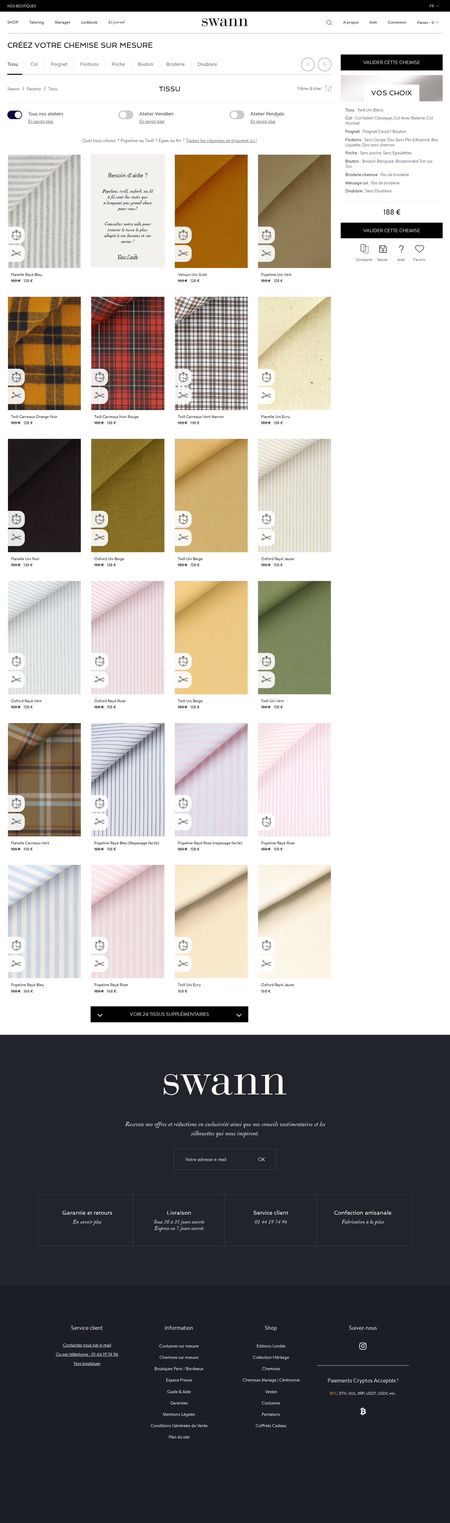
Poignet (59, 64)
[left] (308, 64)
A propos (350, 22)
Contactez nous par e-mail (87, 1345)
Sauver (382, 259)
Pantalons (271, 1414)
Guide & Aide (179, 1391)
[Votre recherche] (329, 22)
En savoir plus (40, 121)
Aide (373, 22)
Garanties (179, 1403)
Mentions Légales (179, 1414)
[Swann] (225, 22)
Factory (34, 89)
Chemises (271, 1368)
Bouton (145, 64)
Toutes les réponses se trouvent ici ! (221, 140)
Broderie (175, 64)
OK (261, 1159)
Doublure (207, 64)
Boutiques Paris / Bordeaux (179, 1368)
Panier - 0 (425, 22)
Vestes (271, 1391)
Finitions (89, 64)
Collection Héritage (271, 1357)
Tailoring (36, 22)
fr (431, 6)
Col (34, 64)
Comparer (364, 259)
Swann (13, 89)
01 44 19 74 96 (271, 1222)
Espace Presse (179, 1380)
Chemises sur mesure (178, 1357)
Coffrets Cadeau (271, 1425)
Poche (118, 64)
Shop (12, 22)
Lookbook (89, 22)
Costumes (271, 1403)
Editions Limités (271, 1346)
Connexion (397, 22)
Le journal (116, 22)
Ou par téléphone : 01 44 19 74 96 (87, 1354)
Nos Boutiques (21, 6)
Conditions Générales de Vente (179, 1425)
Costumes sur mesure (179, 1346)
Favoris (419, 259)
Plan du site (179, 1437)
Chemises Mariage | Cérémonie (271, 1380)
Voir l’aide (128, 257)
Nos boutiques (87, 1363)
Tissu (12, 64)
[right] (325, 64)
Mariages (62, 22)
